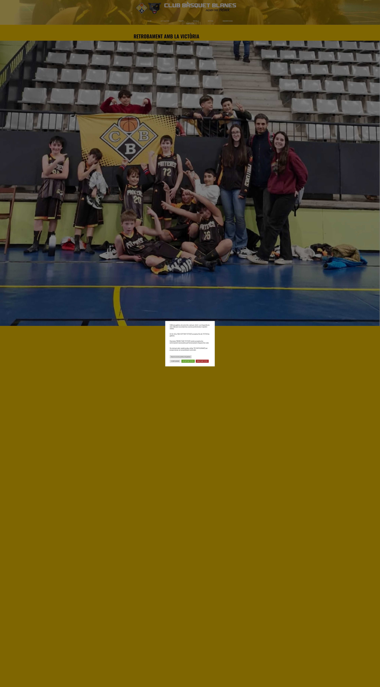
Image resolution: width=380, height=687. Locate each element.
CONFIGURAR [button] (175, 361)
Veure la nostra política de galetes (180, 357)
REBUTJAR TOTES (202, 361)
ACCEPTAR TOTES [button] (188, 361)
